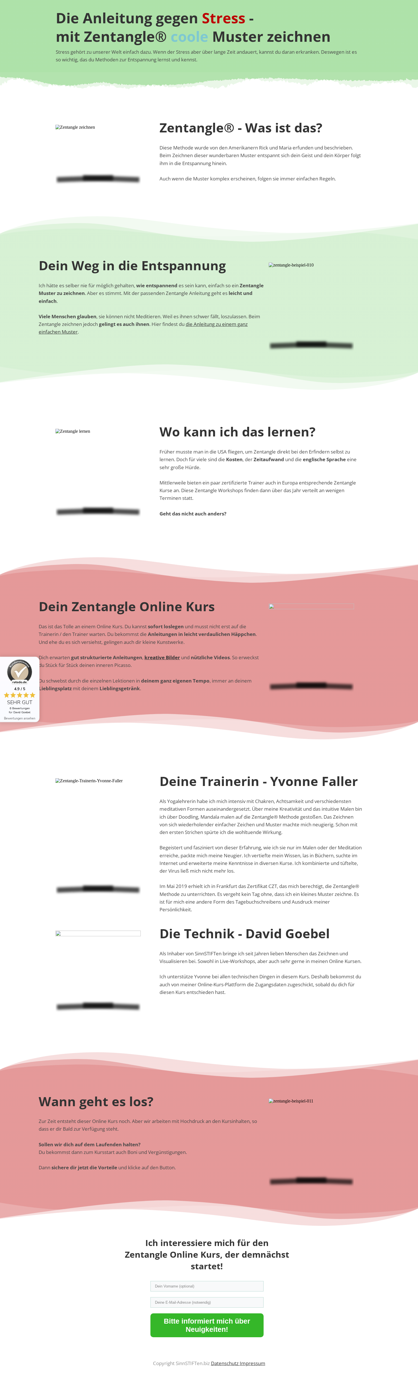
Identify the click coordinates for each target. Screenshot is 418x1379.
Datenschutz (225, 1363)
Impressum (252, 1363)
